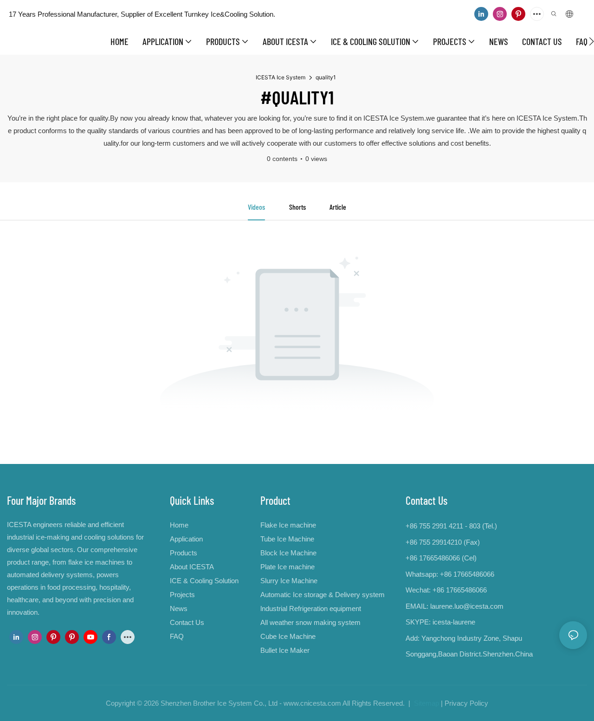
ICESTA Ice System (280, 77)
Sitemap (425, 703)
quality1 (326, 77)
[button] (591, 41)
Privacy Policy (466, 703)
